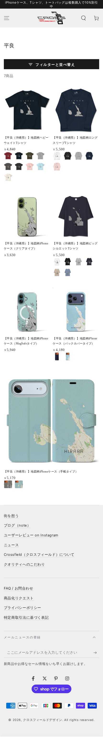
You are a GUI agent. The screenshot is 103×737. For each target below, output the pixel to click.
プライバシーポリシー (22, 608)
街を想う (11, 516)
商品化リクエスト (19, 598)
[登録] (96, 652)
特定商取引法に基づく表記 (26, 617)
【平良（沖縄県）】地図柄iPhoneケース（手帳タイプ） (41, 471)
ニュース (11, 545)
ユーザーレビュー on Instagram (31, 535)
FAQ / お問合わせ (18, 588)
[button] (83, 18)
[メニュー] (6, 18)
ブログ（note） (17, 525)
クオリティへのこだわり (24, 564)
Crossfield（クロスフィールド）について (39, 554)
